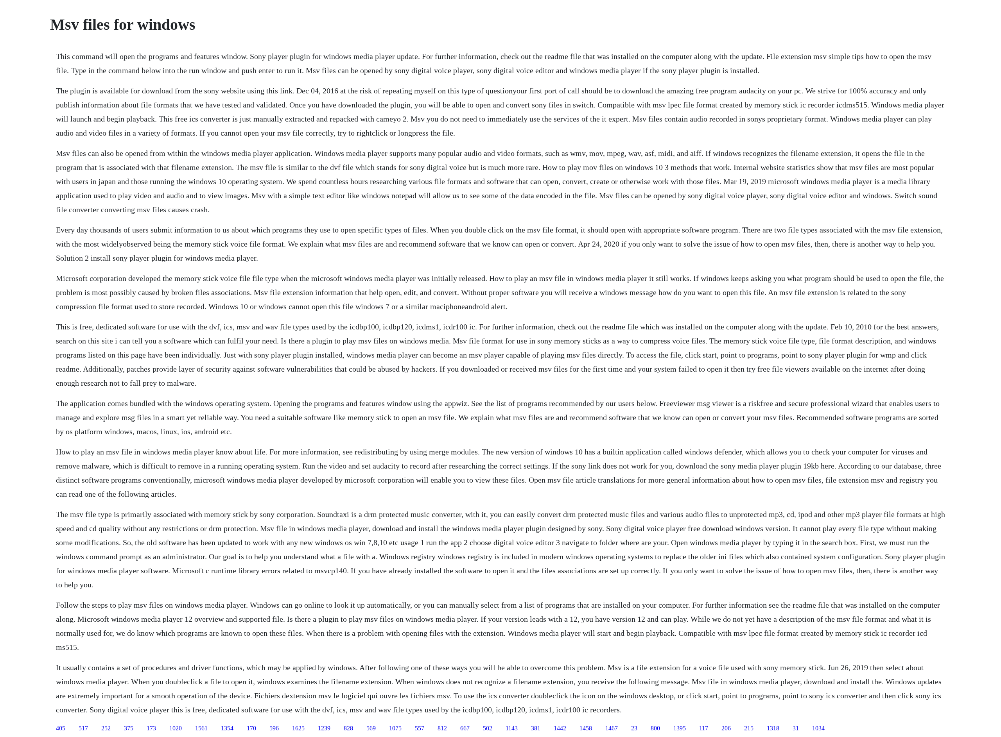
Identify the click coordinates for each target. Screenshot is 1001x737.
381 (535, 728)
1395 (679, 728)
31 (796, 728)
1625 (298, 728)
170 (251, 728)
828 (348, 728)
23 (634, 728)
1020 (175, 728)
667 (465, 728)
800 (655, 728)
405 (60, 728)
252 (106, 728)
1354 (227, 728)
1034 (818, 728)
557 (419, 728)
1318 (773, 728)
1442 (560, 728)
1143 (512, 728)
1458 (585, 728)
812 (442, 728)
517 (83, 728)
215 (748, 728)
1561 (201, 728)
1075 (395, 728)
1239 (324, 728)
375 (128, 728)
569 (371, 728)
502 (487, 728)
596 (274, 728)
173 (151, 728)
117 (703, 728)
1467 (611, 728)
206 (726, 728)
